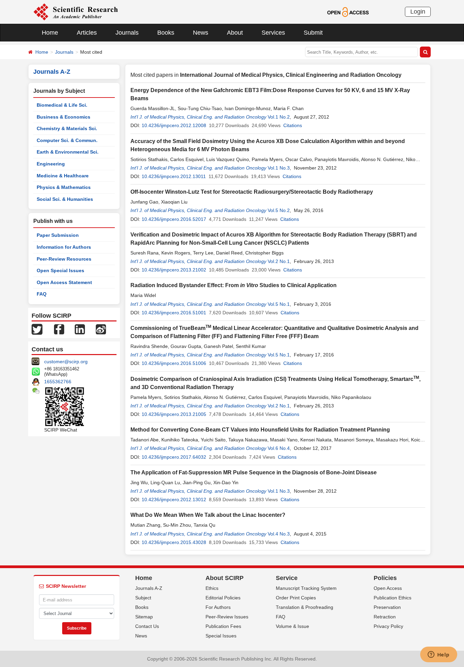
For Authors (218, 607)
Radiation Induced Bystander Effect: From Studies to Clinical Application (233, 285)
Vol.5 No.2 (279, 210)
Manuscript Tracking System (306, 588)
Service (287, 578)
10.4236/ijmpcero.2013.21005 (174, 414)
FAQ (42, 294)
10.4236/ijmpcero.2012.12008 (174, 125)
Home (50, 32)
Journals (127, 32)
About (235, 32)
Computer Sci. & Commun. (67, 140)
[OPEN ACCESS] (348, 11)
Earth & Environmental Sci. (68, 152)
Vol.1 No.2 (279, 117)
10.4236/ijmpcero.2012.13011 (174, 176)
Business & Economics (63, 117)
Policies (385, 578)
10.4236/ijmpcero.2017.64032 (174, 457)
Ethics (212, 588)
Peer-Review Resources (64, 259)
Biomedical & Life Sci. (62, 105)
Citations (292, 125)
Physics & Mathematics (64, 187)
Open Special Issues (60, 270)
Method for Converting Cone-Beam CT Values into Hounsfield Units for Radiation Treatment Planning (260, 430)
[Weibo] (101, 329)
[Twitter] (37, 329)
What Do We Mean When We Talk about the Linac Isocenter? (207, 515)
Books (165, 32)
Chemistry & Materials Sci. (67, 128)
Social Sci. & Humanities (65, 199)
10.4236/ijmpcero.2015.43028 (174, 542)
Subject (143, 597)
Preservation (387, 607)
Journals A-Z (148, 588)
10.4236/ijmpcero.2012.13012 (174, 499)
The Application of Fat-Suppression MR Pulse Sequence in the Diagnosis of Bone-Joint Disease (253, 472)
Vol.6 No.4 (279, 448)
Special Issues (221, 635)
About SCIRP (225, 578)
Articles (87, 32)
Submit (313, 32)
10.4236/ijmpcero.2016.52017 (174, 219)
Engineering (51, 163)
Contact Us (147, 626)
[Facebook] (59, 329)
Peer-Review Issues (227, 616)
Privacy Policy (388, 626)
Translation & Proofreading (304, 607)
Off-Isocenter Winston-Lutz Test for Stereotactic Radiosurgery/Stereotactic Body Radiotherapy (251, 192)
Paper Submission (58, 235)
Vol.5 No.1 (279, 304)
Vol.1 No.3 (279, 168)
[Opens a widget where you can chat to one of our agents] (438, 655)
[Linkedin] (80, 329)
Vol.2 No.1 (279, 261)
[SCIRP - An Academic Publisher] (75, 11)
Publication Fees (223, 626)
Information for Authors (64, 247)
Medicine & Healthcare (63, 175)
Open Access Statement (64, 282)
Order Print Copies (296, 597)
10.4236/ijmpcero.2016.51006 (174, 363)
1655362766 (57, 381)
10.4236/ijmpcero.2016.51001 (174, 312)
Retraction (385, 616)
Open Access (388, 588)
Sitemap (144, 616)
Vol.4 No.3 (279, 534)
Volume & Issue (292, 626)
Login (417, 11)
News (200, 32)
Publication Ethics (392, 597)
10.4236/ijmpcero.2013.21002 (174, 270)
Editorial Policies (223, 597)
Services (273, 32)
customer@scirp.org (66, 361)
